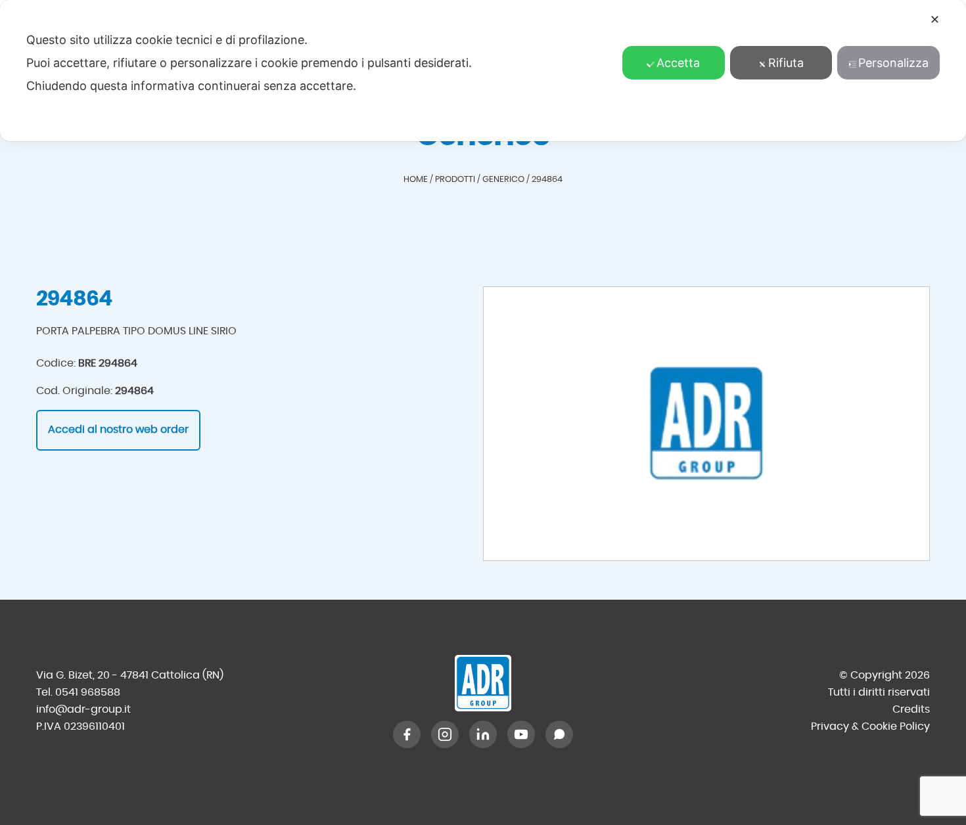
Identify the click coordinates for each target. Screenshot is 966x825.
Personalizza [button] (893, 63)
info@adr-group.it (83, 709)
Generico (503, 179)
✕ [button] (935, 19)
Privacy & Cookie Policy (870, 726)
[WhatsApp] (559, 734)
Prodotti (455, 179)
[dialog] (483, 70)
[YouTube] (521, 734)
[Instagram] (445, 734)
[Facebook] (407, 734)
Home (415, 179)
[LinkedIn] (483, 734)
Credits (911, 709)
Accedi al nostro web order (118, 429)
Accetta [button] (678, 63)
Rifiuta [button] (786, 63)
